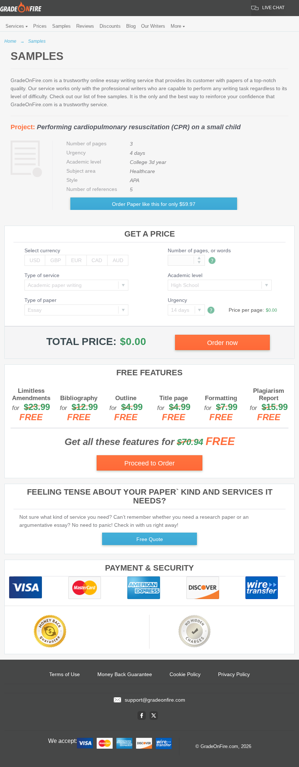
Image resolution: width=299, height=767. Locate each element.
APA (134, 180)
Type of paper (40, 300)
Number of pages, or (199, 250)
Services (14, 26)
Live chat (273, 7)
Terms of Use (64, 674)
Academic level (185, 275)
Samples (61, 26)
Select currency (42, 250)
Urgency (177, 300)
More (176, 26)
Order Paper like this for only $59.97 (153, 204)
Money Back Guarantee (124, 674)
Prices (40, 26)
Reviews (85, 26)
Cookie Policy (185, 674)
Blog (131, 26)
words (224, 250)
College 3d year (148, 162)
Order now (222, 342)
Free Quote (149, 539)
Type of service (41, 275)
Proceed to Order (149, 463)
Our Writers (153, 26)
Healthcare (142, 171)
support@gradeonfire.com (155, 700)
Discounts (110, 26)
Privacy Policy (234, 674)
